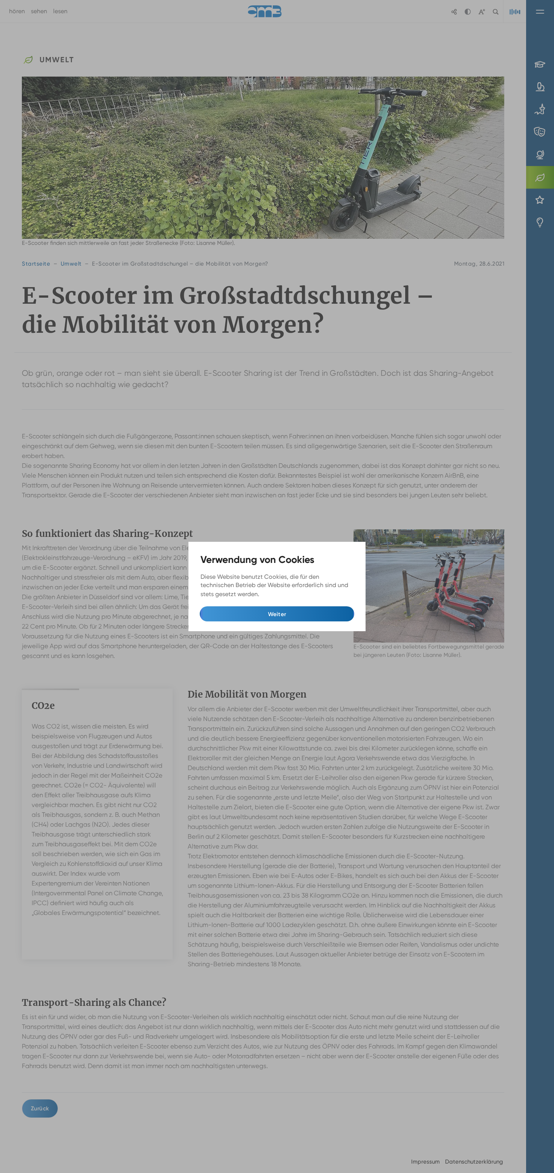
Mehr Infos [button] (276, 594)
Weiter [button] (277, 614)
